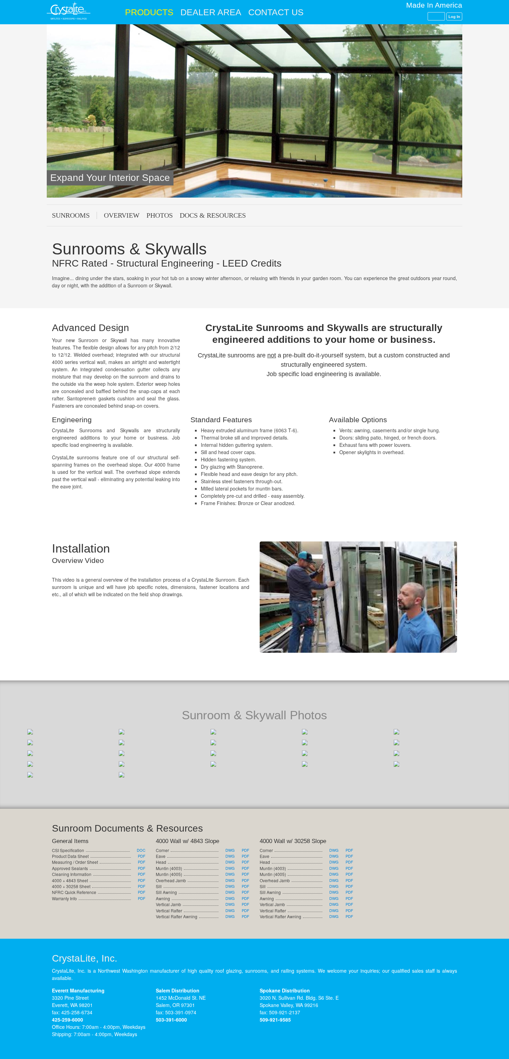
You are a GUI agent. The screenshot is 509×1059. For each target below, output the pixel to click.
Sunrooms (71, 215)
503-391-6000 (171, 1019)
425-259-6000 (67, 1019)
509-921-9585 (275, 1019)
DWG (230, 850)
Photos (159, 215)
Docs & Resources (213, 215)
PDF (141, 856)
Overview (122, 215)
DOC (141, 850)
